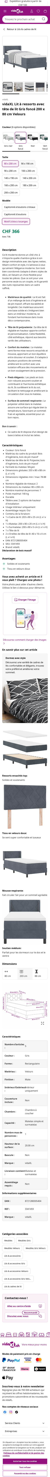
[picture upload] (25, 619)
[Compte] (32, 11)
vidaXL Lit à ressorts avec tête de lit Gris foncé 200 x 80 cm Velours (23, 109)
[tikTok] (16, 1412)
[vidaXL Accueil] (17, 11)
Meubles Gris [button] (24, 1240)
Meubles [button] (8, 1240)
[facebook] (4, 1412)
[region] (25, 1457)
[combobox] (25, 19)
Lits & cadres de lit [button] (13, 1286)
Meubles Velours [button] (12, 1248)
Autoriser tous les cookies (25, 1461)
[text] (10, 232)
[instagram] (10, 1412)
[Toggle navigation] (5, 11)
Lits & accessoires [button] (12, 1256)
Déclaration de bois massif (17, 550)
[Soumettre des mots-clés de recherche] (43, 19)
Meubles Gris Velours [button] (36, 1248)
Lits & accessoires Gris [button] (14, 1263)
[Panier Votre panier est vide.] (45, 11)
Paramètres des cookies (25, 1473)
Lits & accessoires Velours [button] (16, 1271)
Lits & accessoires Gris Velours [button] (18, 1278)
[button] (8, 141)
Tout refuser (25, 1467)
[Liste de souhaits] (38, 11)
